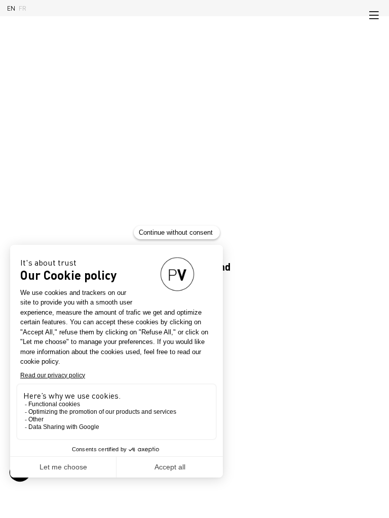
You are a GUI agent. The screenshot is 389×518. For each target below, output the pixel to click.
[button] (374, 15)
